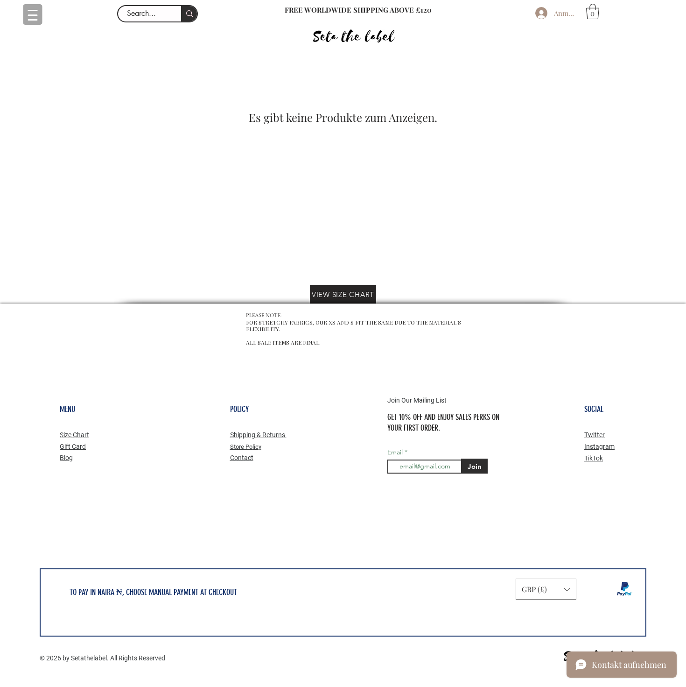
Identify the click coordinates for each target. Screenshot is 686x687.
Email (396, 452)
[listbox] (546, 589)
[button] (592, 11)
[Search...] (189, 13)
